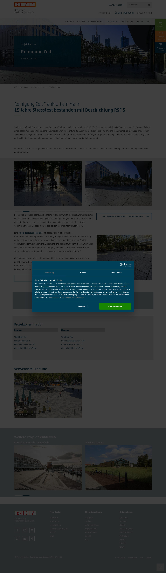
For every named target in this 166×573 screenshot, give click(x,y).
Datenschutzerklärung (74, 297)
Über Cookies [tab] (116, 273)
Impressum (53, 297)
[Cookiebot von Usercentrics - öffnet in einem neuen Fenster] (121, 265)
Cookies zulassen (115, 306)
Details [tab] (83, 273)
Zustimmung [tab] (49, 273)
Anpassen (81, 306)
